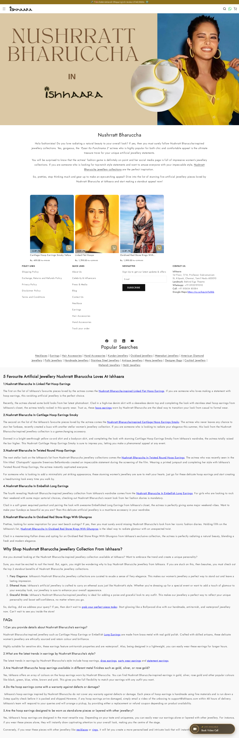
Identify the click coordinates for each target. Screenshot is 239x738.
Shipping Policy (30, 271)
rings (95, 730)
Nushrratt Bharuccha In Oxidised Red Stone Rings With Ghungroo (60, 529)
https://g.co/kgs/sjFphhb (201, 292)
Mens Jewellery (153, 360)
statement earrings (157, 661)
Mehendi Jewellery (109, 365)
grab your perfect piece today (99, 607)
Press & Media (79, 284)
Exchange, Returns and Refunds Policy (42, 278)
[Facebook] (107, 341)
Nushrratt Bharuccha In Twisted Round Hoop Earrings (153, 458)
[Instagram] (115, 341)
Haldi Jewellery (131, 365)
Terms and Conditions (33, 297)
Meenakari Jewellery (167, 355)
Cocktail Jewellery (195, 360)
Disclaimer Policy (31, 290)
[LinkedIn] (124, 341)
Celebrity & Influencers (84, 278)
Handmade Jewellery (77, 360)
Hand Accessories (81, 322)
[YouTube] (132, 341)
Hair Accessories (81, 316)
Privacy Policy (29, 284)
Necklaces (41, 355)
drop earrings (108, 661)
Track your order (81, 328)
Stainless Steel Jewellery (105, 360)
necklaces (82, 730)
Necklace (77, 303)
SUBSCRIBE (133, 287)
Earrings (76, 309)
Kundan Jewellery (118, 355)
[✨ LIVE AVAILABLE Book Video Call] (230, 729)
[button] (4, 8)
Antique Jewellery (132, 360)
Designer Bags (173, 360)
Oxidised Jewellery (142, 355)
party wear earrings (129, 661)
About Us (77, 271)
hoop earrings (103, 408)
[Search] (224, 8)
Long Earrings (112, 634)
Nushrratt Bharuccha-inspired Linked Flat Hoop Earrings (131, 391)
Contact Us (78, 297)
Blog (74, 290)
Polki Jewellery (53, 360)
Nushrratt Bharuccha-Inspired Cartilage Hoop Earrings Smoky (143, 422)
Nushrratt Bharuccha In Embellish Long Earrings (164, 493)
